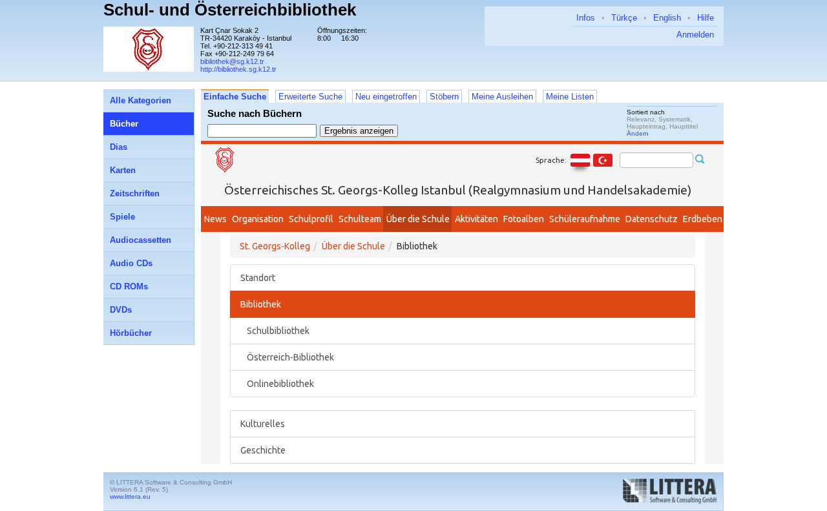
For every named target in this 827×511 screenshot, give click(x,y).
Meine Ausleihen (502, 96)
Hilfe (705, 18)
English (667, 18)
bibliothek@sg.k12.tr (232, 61)
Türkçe (624, 18)
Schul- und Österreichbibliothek (229, 10)
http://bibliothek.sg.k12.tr (238, 69)
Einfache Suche (235, 96)
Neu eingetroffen (386, 96)
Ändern (638, 133)
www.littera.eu (130, 496)
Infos (585, 18)
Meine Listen (570, 96)
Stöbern (444, 96)
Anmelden (695, 34)
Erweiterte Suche (310, 96)
